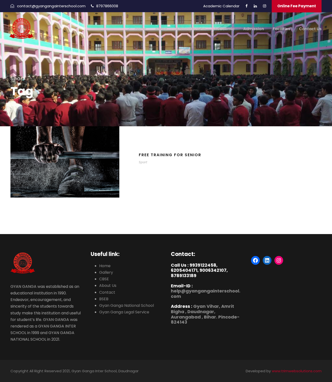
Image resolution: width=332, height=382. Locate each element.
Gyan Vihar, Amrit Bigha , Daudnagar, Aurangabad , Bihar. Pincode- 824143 (205, 314)
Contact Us (310, 29)
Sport (143, 162)
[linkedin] (255, 6)
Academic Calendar (221, 6)
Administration (191, 29)
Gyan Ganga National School (126, 305)
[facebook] (246, 6)
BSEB (103, 299)
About (161, 29)
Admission (253, 29)
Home (140, 29)
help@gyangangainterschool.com (205, 293)
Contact (107, 292)
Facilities (281, 29)
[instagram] (264, 6)
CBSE (104, 279)
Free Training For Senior (170, 155)
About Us (107, 285)
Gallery (106, 272)
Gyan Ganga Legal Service (124, 312)
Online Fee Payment (296, 6)
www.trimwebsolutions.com (297, 370)
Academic (224, 29)
